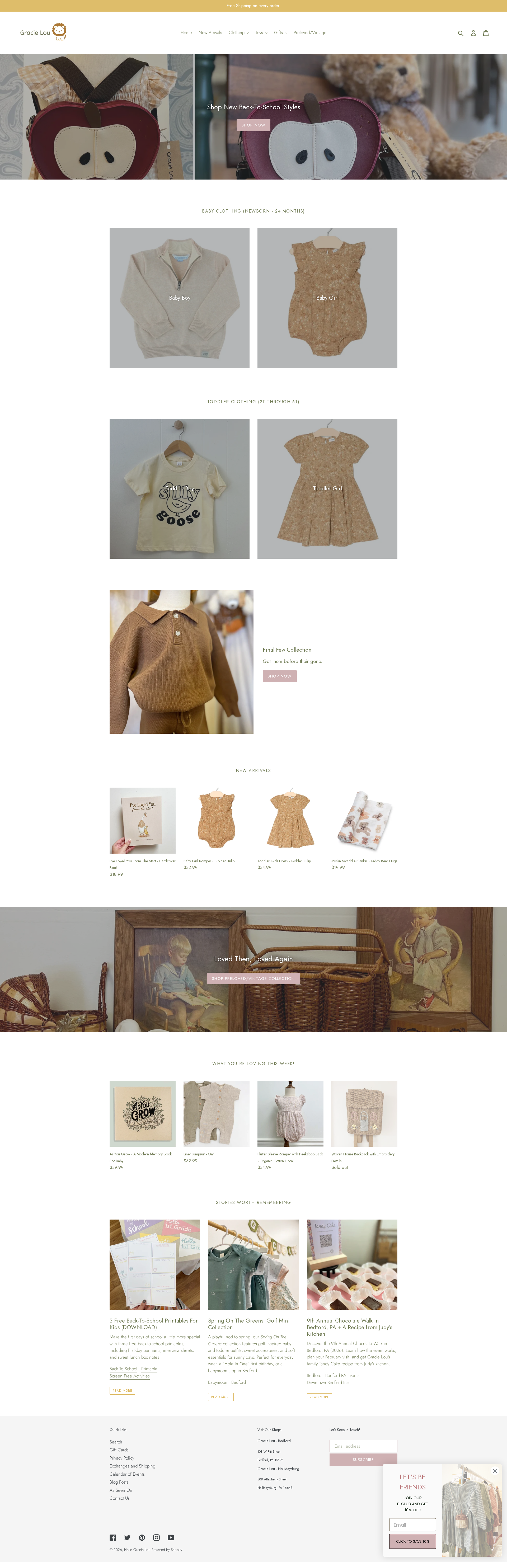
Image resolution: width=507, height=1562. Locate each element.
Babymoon (217, 1382)
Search (116, 1442)
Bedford (238, 1382)
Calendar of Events (127, 1474)
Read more (122, 1390)
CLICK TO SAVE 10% (412, 1541)
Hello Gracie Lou (137, 1549)
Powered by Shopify (167, 1549)
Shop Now (254, 125)
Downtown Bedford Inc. (328, 1382)
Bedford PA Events (342, 1375)
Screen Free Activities (130, 1376)
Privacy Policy (122, 1458)
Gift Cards (119, 1450)
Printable (149, 1369)
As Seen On (121, 1490)
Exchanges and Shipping (132, 1466)
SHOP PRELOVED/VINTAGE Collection (253, 978)
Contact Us (120, 1498)
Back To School (123, 1369)
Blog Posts (119, 1482)
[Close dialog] (495, 1470)
